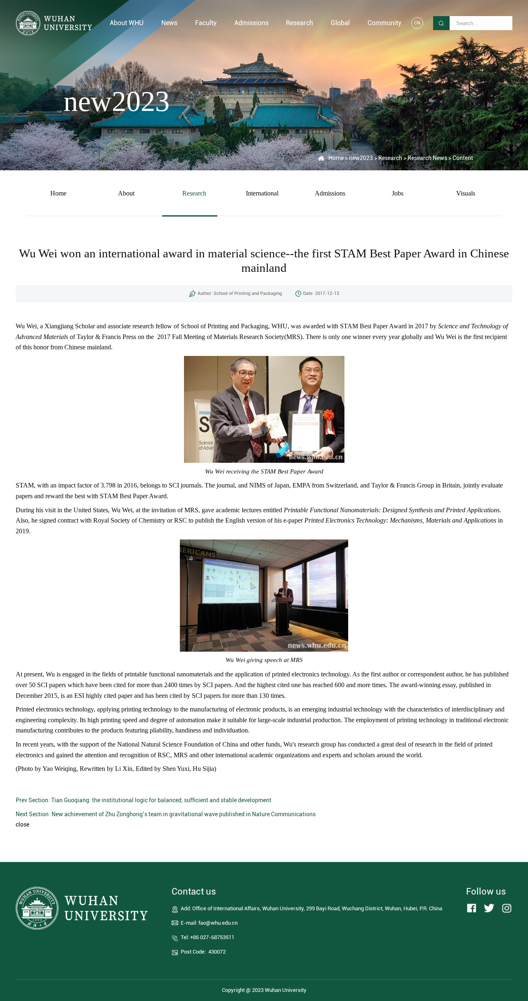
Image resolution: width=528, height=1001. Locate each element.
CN (417, 23)
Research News (427, 158)
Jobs (397, 193)
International (262, 193)
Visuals (465, 193)
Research (390, 158)
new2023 (361, 158)
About (126, 193)
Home (336, 158)
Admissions (330, 193)
